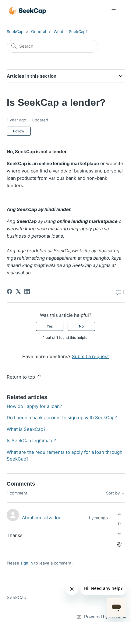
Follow (18, 131)
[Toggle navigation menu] (114, 11)
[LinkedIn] (27, 291)
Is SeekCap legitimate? (31, 440)
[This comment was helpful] (119, 514)
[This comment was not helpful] (119, 533)
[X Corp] (18, 291)
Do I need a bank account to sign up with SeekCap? (62, 417)
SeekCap (15, 31)
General (38, 31)
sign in (26, 563)
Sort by (113, 493)
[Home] (28, 11)
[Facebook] (9, 291)
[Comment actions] (119, 544)
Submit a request (90, 356)
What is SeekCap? (71, 31)
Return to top (21, 377)
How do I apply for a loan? (34, 406)
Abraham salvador (41, 517)
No (81, 326)
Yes (50, 326)
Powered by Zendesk (105, 616)
